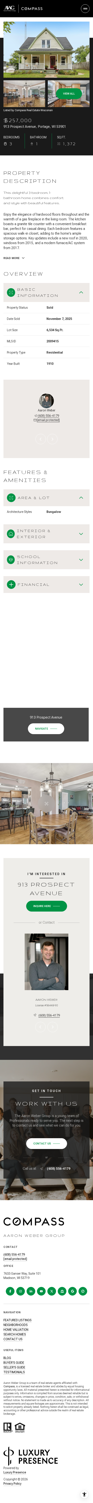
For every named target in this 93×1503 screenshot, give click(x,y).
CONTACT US (12, 1339)
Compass (9, 1386)
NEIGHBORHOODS (15, 1325)
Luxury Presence (14, 1472)
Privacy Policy (12, 1483)
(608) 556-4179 (48, 415)
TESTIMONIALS (14, 1372)
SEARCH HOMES (14, 1334)
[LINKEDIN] (31, 1291)
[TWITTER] (51, 1291)
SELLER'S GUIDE (14, 1367)
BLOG (7, 1358)
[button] (46, 1143)
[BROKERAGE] (83, 1291)
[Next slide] (52, 439)
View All (69, 93)
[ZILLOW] (62, 1291)
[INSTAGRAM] (20, 1291)
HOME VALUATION (15, 1329)
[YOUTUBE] (41, 1291)
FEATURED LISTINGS (17, 1320)
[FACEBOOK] (10, 1291)
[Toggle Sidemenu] (85, 8)
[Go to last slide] (40, 439)
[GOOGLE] (72, 1291)
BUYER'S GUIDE (13, 1362)
